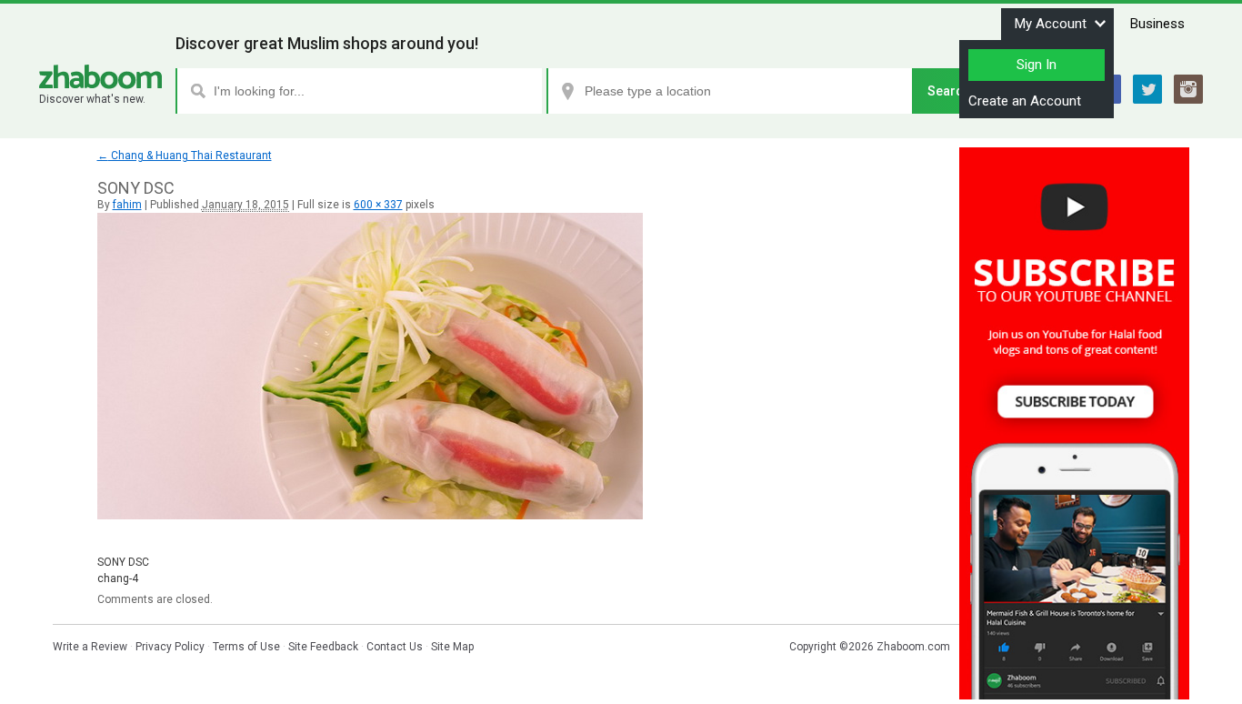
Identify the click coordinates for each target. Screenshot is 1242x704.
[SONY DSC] (370, 515)
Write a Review (90, 646)
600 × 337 (378, 204)
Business (1157, 23)
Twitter (1147, 89)
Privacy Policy (170, 646)
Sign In (1037, 64)
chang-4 (117, 578)
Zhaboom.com (913, 646)
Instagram (1188, 89)
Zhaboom (100, 77)
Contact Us (394, 646)
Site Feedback (323, 646)
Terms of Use (246, 646)
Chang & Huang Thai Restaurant (184, 155)
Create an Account (1024, 101)
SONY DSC (123, 562)
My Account (1051, 23)
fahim (127, 204)
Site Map (452, 646)
